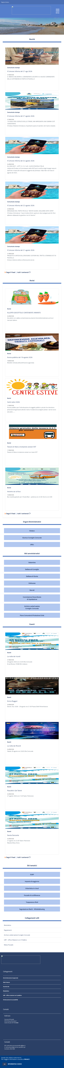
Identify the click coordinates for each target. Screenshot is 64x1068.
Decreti (32, 590)
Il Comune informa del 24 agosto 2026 (20, 160)
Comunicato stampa (13, 68)
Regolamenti (8, 930)
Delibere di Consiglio (32, 569)
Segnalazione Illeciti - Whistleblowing (32, 909)
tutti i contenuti (23, 272)
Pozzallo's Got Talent (14, 790)
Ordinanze (32, 583)
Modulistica (7, 925)
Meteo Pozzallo (8, 945)
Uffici (32, 544)
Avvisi (32, 280)
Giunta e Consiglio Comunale (32, 537)
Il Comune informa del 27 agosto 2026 (20, 116)
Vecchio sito (6, 986)
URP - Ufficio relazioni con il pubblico (12, 995)
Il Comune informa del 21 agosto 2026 (20, 250)
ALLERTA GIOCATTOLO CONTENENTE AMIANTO (24, 312)
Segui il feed (11, 272)
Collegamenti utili (32, 918)
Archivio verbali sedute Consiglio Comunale (32, 607)
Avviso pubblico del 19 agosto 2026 (19, 357)
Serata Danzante (13, 835)
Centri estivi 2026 (13, 402)
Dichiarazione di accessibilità (10, 1000)
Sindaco (32, 531)
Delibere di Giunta (32, 576)
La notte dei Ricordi (14, 746)
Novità (32, 39)
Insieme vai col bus (14, 491)
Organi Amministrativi (32, 522)
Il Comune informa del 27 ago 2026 (19, 71)
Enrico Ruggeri (12, 701)
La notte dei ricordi (13, 656)
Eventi (32, 624)
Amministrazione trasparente (10, 978)
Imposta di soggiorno (32, 881)
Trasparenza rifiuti (32, 902)
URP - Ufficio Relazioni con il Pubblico (15, 940)
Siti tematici (32, 865)
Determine (32, 562)
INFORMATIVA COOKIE (15, 1064)
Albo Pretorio (6, 982)
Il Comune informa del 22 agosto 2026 (20, 205)
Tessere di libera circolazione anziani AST (21, 446)
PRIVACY (27, 1059)
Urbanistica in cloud (32, 888)
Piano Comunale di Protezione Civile (32, 615)
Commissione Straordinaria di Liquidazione (32, 598)
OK (4, 1064)
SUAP (32, 874)
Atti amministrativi (32, 553)
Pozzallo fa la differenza (32, 895)
